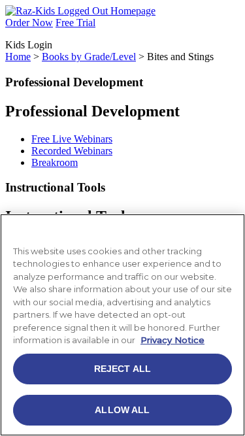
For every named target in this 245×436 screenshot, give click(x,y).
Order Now (29, 22)
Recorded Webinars (71, 150)
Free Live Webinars (71, 138)
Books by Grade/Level (89, 56)
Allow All (122, 410)
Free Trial (75, 22)
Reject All (122, 368)
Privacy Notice (172, 340)
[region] (122, 325)
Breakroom (54, 162)
